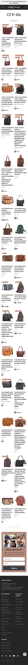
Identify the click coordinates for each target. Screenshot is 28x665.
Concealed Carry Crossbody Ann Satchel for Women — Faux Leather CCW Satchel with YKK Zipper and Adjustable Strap (7, 330)
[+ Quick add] (11, 33)
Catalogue (4, 621)
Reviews (3, 630)
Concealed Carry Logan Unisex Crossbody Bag (20, 510)
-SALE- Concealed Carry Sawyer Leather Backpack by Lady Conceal (20, 99)
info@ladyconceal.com (8, 583)
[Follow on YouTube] (14, 656)
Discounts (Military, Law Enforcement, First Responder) (6, 610)
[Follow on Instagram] (10, 656)
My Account (19, 604)
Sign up (14, 568)
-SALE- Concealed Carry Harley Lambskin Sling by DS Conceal (20, 40)
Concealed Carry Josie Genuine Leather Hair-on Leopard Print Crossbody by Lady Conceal (7, 513)
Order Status (19, 602)
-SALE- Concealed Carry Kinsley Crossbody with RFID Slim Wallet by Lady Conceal (7, 100)
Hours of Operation (19, 617)
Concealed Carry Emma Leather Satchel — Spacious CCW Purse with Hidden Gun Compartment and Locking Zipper (20, 399)
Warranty (18, 621)
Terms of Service (6, 651)
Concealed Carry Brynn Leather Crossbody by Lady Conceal (20, 268)
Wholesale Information (5, 601)
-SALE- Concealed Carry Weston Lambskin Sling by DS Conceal (7, 130)
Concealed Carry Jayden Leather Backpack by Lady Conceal (7, 472)
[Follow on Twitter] (6, 656)
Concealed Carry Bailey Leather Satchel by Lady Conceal (7, 240)
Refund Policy (5, 642)
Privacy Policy (5, 648)
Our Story (4, 597)
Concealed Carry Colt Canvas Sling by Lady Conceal (20, 296)
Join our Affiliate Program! (6, 633)
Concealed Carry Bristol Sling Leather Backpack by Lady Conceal (20, 240)
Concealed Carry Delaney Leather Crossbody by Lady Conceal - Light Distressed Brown (7, 364)
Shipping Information (19, 613)
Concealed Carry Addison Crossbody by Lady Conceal (7, 211)
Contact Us (19, 599)
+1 (10, 110)
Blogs (3, 627)
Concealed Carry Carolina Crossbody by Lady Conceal (7, 297)
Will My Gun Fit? (6, 624)
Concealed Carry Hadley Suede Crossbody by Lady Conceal (7, 432)
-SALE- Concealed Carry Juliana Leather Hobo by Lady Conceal (7, 70)
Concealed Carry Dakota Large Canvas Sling (20, 325)
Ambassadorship (6, 604)
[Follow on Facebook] (2, 656)
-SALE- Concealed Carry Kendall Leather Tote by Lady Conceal (20, 70)
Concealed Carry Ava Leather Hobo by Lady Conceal (20, 210)
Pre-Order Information (19, 608)
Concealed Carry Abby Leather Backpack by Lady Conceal (20, 171)
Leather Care (5, 618)
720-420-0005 (5, 585)
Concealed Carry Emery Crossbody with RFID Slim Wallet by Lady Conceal (7, 395)
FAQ (2, 616)
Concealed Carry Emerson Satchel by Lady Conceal (20, 361)
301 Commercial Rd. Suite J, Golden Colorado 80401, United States (12, 588)
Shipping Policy (6, 645)
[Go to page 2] (17, 526)
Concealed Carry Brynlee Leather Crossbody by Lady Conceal (7, 268)
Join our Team (20, 624)
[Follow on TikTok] (18, 656)
